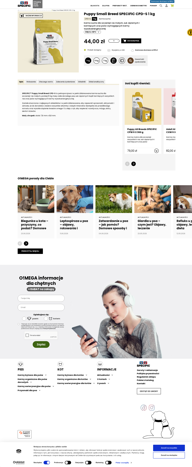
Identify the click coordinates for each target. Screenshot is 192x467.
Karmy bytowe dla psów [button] (30, 375)
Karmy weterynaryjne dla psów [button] (34, 386)
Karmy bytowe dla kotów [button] (70, 375)
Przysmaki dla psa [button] (27, 390)
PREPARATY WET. (120, 6)
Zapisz (41, 344)
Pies (35, 10)
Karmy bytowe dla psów (44, 10)
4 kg (96, 60)
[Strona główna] (19, 10)
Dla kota (95, 6)
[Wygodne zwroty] (24, 432)
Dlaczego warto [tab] (46, 81)
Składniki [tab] (82, 81)
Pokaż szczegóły (122, 463)
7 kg (105, 60)
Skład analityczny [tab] (96, 81)
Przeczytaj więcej (30, 251)
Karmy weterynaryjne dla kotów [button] (74, 383)
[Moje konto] (166, 6)
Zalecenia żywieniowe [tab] (65, 81)
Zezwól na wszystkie (169, 448)
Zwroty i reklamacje (147, 370)
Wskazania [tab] (31, 81)
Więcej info (90, 32)
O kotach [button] (102, 379)
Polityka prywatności (148, 373)
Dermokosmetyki (138, 6)
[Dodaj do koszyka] (156, 151)
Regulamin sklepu (146, 376)
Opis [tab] (21, 81)
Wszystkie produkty (26, 10)
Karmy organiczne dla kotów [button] (72, 379)
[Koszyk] (172, 6)
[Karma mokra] (122, 60)
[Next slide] (133, 164)
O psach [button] (101, 383)
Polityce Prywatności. (49, 328)
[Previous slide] (127, 164)
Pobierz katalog (145, 380)
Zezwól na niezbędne (169, 455)
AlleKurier (27, 436)
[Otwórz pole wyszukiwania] (161, 6)
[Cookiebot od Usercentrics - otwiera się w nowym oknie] (19, 462)
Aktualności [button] (103, 375)
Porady (153, 6)
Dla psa (105, 6)
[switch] (68, 462)
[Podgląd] (48, 41)
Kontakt (141, 383)
